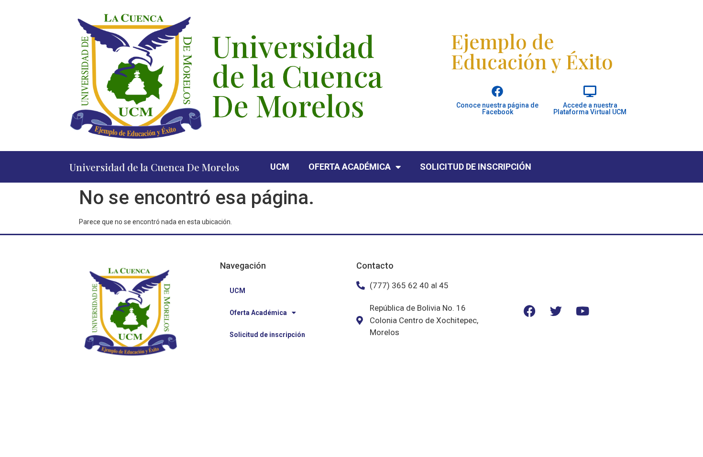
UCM (279, 167)
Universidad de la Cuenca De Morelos (154, 167)
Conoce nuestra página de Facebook (497, 108)
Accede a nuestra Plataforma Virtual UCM (589, 108)
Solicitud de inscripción (475, 167)
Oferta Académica (349, 167)
